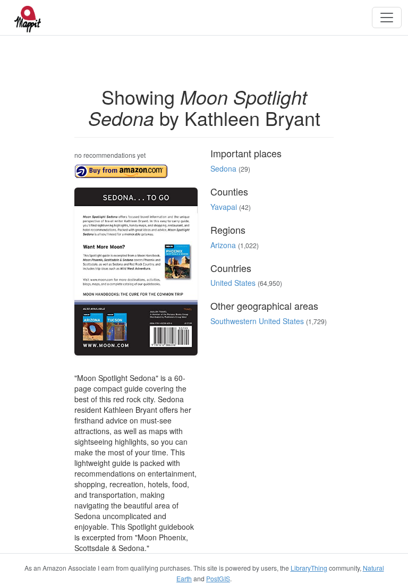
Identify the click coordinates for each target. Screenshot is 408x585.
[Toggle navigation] (387, 17)
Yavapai (223, 206)
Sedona (223, 168)
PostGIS (218, 578)
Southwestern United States (257, 321)
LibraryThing (309, 567)
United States (233, 282)
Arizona (223, 245)
